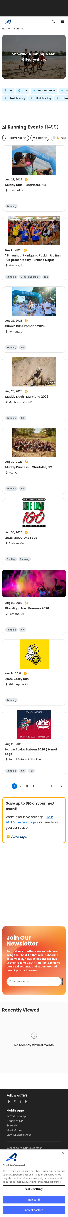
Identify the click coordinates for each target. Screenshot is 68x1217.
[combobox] (15, 138)
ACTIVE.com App (17, 1116)
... (46, 786)
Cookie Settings (34, 1189)
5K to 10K (12, 1125)
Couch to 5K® (15, 1121)
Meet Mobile (14, 1130)
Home (6, 28)
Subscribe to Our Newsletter (24, 1148)
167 (53, 786)
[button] (39, 138)
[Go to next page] (61, 786)
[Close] (63, 1153)
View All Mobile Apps (19, 1135)
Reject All (34, 1199)
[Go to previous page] (7, 786)
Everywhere (35, 59)
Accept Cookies (34, 1210)
